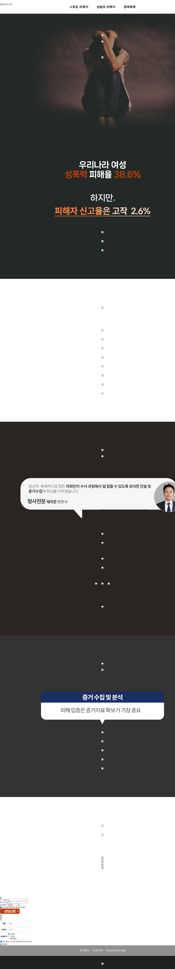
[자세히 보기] (27, 941)
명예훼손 (13, 939)
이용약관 (98, 950)
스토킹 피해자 (78, 6)
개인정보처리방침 (115, 950)
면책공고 (85, 950)
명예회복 (130, 6)
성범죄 (12, 934)
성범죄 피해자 (106, 6)
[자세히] (22, 907)
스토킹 (12, 936)
